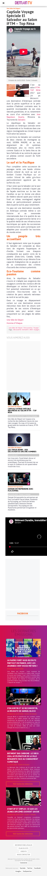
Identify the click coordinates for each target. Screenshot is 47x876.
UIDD (31, 330)
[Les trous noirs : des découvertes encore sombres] (19, 439)
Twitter (29, 868)
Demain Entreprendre (15, 487)
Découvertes (28, 328)
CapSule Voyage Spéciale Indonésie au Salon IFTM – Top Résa (22, 410)
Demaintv (25, 330)
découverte (17, 330)
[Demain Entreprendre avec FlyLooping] (19, 479)
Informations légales (23, 845)
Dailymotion (27, 871)
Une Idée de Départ (13, 8)
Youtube (22, 868)
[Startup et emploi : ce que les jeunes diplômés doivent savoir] (23, 800)
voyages (36, 330)
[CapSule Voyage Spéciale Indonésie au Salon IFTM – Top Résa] (19, 398)
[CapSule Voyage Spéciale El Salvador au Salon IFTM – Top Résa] (18, 90)
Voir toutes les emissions (23, 784)
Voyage (36, 328)
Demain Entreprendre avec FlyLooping (20, 490)
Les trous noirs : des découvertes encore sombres (22, 451)
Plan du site (23, 848)
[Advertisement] (23, 366)
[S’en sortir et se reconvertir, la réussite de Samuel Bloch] (23, 700)
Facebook (37, 868)
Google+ (18, 871)
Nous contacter (23, 855)
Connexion (23, 863)
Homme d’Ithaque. (15, 323)
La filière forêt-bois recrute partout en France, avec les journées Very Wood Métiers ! (22, 663)
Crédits (23, 851)
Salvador (21, 120)
